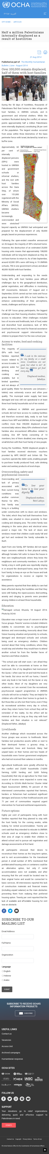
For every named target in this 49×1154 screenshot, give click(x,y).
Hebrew (7, 976)
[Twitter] (10, 910)
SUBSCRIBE (28, 1013)
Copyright (18, 1139)
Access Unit (7, 1046)
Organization (7, 955)
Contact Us (10, 1139)
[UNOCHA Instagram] (16, 1099)
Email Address (8, 931)
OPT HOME (6, 22)
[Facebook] (4, 910)
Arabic (7, 980)
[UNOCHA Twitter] (9, 1099)
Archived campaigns (11, 1052)
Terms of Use (37, 1139)
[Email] (16, 910)
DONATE (9, 1125)
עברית (6, 14)
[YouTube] (28, 1099)
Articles (17, 22)
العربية (13, 13)
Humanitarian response (12, 1059)
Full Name (6, 943)
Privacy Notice (27, 1139)
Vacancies (6, 1040)
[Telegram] (22, 1099)
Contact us (7, 1034)
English (7, 971)
